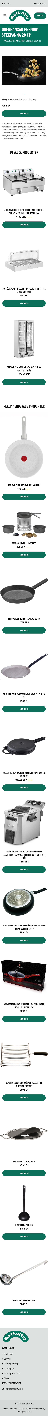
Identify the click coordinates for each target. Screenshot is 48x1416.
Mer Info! (24, 113)
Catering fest (9, 1368)
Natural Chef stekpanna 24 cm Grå (24, 485)
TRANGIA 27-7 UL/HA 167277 (24, 543)
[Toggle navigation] (5, 15)
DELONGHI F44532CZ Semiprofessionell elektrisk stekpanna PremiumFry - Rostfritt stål (24, 854)
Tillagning (32, 99)
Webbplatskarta (24, 1411)
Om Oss (7, 1359)
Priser (40, 15)
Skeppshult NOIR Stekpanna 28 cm (24, 618)
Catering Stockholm (12, 1373)
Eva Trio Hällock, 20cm (24, 1161)
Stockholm (7, 3)
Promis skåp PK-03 (24, 1224)
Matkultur (8, 1354)
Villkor (21, 1408)
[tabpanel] (24, 70)
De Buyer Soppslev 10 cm (24, 1300)
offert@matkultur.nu (38, 3)
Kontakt (13, 1408)
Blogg (6, 1378)
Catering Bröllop (11, 1363)
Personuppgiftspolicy (35, 1408)
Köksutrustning (20, 99)
